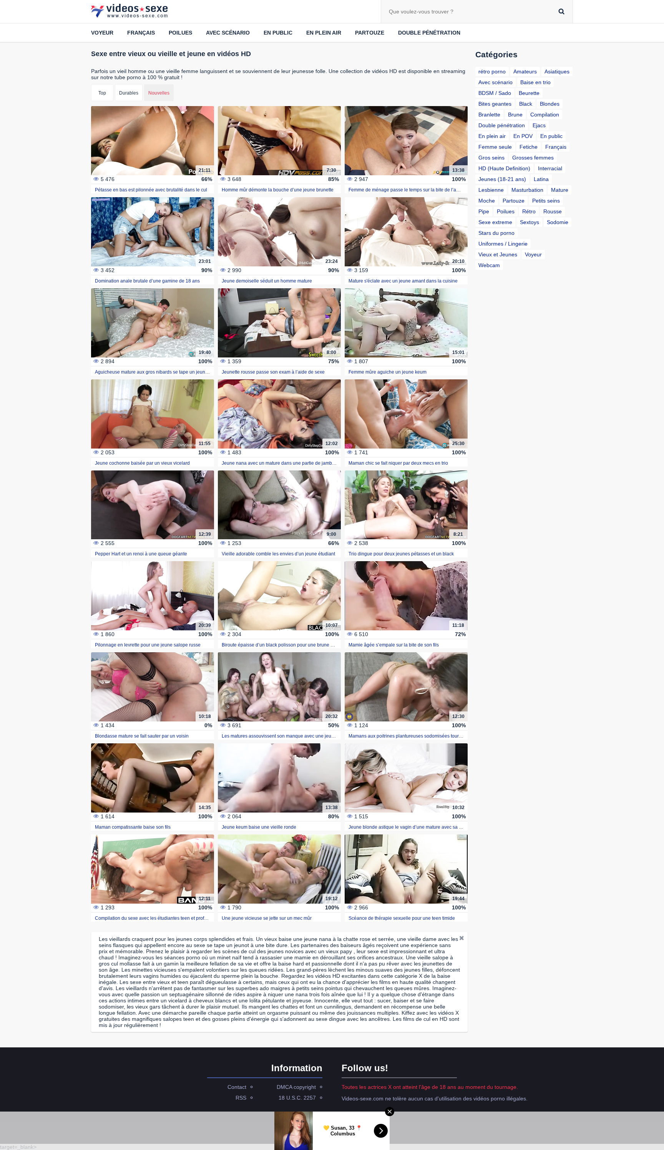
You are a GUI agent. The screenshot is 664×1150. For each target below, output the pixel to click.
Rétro (529, 211)
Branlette (489, 114)
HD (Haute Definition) (504, 168)
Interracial (550, 168)
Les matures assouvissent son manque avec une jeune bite (283, 736)
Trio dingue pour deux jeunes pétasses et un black (401, 554)
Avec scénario (228, 33)
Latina (541, 179)
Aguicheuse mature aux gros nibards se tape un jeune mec (156, 372)
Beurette (529, 93)
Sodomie (557, 222)
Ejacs (539, 125)
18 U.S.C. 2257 (297, 1098)
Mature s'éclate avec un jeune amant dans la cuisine (403, 281)
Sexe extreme (495, 222)
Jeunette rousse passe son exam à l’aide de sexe (273, 372)
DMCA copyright (296, 1087)
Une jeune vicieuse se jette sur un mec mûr (267, 918)
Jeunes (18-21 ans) (502, 179)
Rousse (552, 211)
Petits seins (546, 201)
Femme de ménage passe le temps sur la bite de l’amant (407, 190)
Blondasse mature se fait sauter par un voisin (142, 736)
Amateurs (525, 71)
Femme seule (495, 147)
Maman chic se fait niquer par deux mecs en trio (398, 463)
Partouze (369, 33)
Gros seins (491, 158)
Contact (236, 1087)
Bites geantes (494, 104)
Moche (486, 201)
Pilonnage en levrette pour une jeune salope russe (148, 645)
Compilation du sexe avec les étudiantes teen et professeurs (158, 918)
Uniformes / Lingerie (503, 244)
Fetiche (529, 147)
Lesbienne (491, 190)
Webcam (489, 265)
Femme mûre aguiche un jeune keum (388, 372)
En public (278, 33)
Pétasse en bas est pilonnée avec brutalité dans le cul (151, 190)
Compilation (544, 114)
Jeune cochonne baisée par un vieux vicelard (142, 463)
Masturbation (527, 190)
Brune (515, 114)
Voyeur (102, 33)
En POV (523, 136)
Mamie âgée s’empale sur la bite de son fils (394, 645)
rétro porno (492, 71)
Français (141, 33)
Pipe (483, 211)
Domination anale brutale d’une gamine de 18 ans (147, 281)
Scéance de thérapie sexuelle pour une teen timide (402, 918)
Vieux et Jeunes (497, 254)
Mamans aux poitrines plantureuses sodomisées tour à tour (410, 736)
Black (525, 104)
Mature (559, 190)
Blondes (549, 104)
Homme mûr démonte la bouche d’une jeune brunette (278, 190)
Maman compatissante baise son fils (133, 827)
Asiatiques (556, 71)
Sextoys (529, 222)
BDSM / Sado (494, 93)
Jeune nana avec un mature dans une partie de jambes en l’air (287, 463)
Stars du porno (496, 233)
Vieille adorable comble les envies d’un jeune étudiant (278, 554)
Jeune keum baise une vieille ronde (259, 827)
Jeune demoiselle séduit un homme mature (267, 281)
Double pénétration (429, 33)
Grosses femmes (533, 158)
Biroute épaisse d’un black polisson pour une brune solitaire (284, 645)
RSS (241, 1098)
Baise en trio (535, 82)
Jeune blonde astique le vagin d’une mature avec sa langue (411, 827)
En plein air (323, 33)
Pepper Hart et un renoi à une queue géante (141, 554)
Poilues (180, 33)
